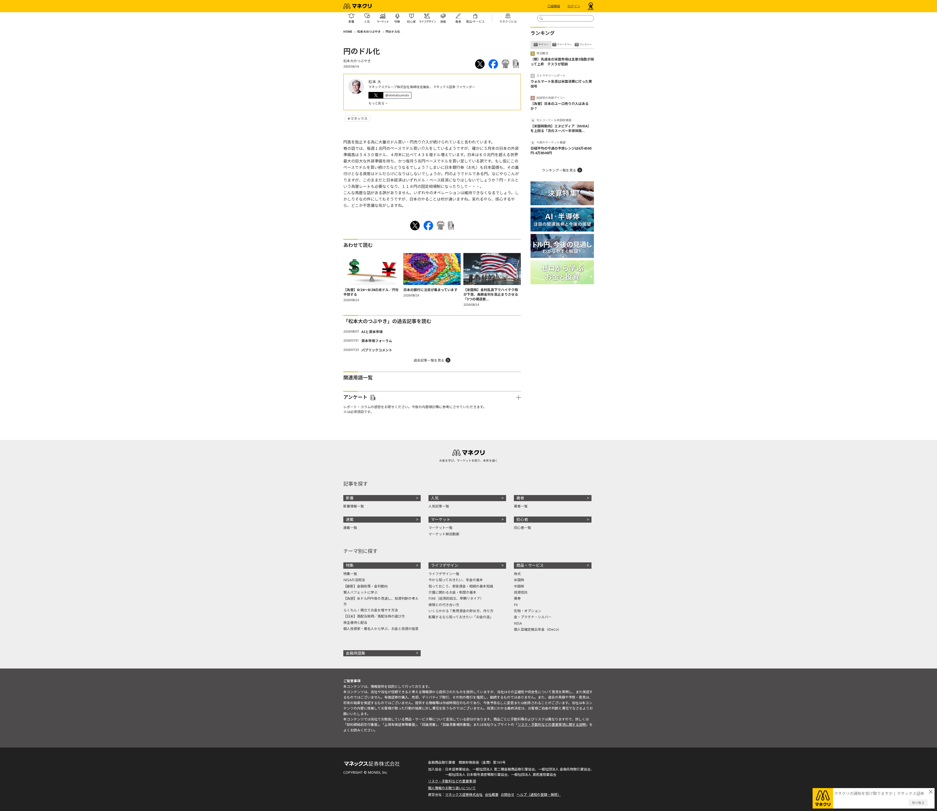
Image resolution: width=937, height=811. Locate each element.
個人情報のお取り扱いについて (452, 788)
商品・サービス (530, 565)
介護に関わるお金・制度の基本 (452, 592)
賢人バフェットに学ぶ (360, 592)
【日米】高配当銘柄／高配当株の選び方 (374, 616)
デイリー (543, 44)
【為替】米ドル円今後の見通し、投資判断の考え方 (380, 601)
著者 (520, 498)
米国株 (519, 580)
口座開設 (554, 6)
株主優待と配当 (355, 622)
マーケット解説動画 (443, 534)
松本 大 (374, 81)
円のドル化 (393, 32)
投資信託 (521, 592)
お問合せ (507, 794)
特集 (350, 565)
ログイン (574, 6)
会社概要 (492, 794)
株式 (517, 573)
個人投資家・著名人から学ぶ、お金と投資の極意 (380, 628)
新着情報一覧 (353, 506)
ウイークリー (564, 44)
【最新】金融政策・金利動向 (365, 586)
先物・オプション (527, 610)
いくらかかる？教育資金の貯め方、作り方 (460, 610)
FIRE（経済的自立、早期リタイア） (456, 598)
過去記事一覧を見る (429, 360)
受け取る (918, 803)
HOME (347, 32)
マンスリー (586, 44)
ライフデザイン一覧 (443, 573)
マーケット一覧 (440, 527)
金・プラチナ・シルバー (532, 617)
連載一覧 (350, 527)
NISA (518, 623)
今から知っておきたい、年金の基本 (455, 580)
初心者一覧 (522, 527)
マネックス (358, 118)
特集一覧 (350, 573)
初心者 (522, 519)
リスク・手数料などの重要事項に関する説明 (552, 724)
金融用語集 (355, 653)
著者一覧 (521, 506)
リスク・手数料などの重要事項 (452, 781)
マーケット (440, 519)
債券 (517, 598)
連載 (350, 519)
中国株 (519, 586)
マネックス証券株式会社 (464, 794)
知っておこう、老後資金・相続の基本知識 (460, 586)
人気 (435, 498)
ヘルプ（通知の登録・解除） (539, 794)
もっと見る (376, 103)
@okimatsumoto (397, 95)
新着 (350, 498)
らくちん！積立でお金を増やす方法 (370, 610)
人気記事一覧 (438, 506)
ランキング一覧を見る (559, 170)
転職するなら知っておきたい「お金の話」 (460, 617)
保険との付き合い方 (443, 604)
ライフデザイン (444, 565)
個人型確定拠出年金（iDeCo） (537, 629)
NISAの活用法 (354, 580)
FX (516, 604)
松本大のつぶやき (369, 32)
